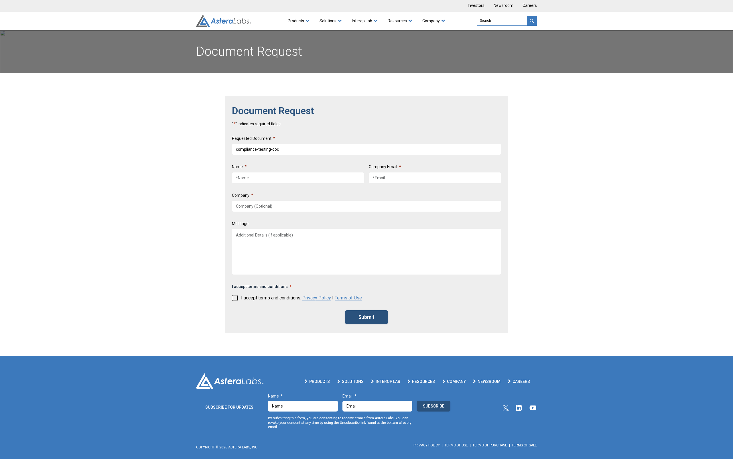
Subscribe (433, 406)
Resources (397, 21)
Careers (530, 5)
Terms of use (456, 445)
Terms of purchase (489, 445)
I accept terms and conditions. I (301, 298)
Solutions (328, 21)
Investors (476, 5)
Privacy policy (426, 445)
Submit (366, 317)
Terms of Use (348, 298)
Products (296, 21)
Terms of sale (524, 445)
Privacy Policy (316, 298)
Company (431, 21)
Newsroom (503, 5)
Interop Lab (362, 21)
